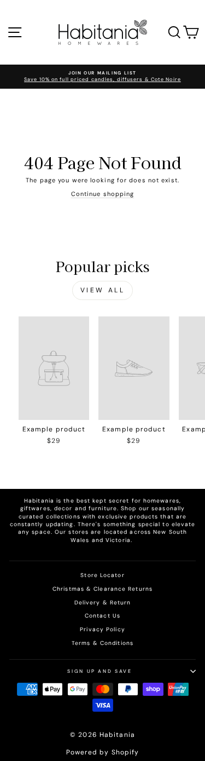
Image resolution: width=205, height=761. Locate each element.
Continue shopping (102, 194)
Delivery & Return (102, 602)
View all (102, 290)
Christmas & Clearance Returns (102, 588)
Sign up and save (99, 671)
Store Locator (102, 575)
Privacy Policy (102, 629)
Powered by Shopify (102, 752)
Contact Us (102, 615)
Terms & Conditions (102, 643)
